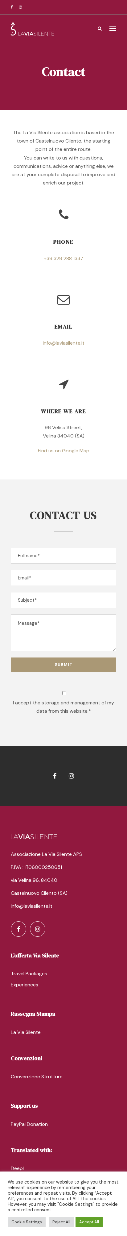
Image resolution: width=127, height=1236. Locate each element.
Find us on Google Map (63, 450)
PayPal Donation (29, 1124)
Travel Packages (29, 973)
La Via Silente (26, 1032)
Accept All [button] (89, 1222)
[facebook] (12, 7)
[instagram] (20, 7)
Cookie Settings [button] (26, 1222)
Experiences (24, 984)
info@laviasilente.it (63, 343)
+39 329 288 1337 (63, 258)
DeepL (18, 1168)
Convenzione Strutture (37, 1076)
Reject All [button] (61, 1222)
